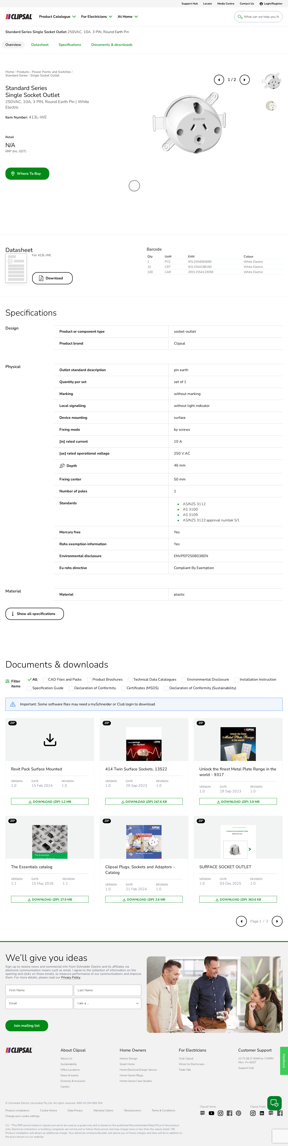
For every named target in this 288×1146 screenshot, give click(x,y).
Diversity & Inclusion (73, 1081)
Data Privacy (75, 1110)
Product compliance (17, 1110)
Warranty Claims (103, 1110)
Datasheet (40, 44)
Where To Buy (29, 173)
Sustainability (69, 1064)
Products (23, 72)
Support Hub (246, 1068)
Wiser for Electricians (192, 1064)
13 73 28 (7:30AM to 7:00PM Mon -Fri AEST (255, 1060)
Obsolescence (132, 1110)
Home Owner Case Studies (136, 1081)
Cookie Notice (48, 1110)
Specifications (70, 44)
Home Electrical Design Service (138, 1070)
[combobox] (107, 1003)
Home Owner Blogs (131, 1075)
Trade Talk (185, 1070)
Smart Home (127, 1064)
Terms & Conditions (163, 1110)
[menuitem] (57, 16)
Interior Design (128, 1058)
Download (54, 278)
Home (9, 72)
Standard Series (16, 75)
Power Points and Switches (51, 72)
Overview (13, 44)
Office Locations (70, 1070)
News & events (70, 1075)
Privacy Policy (70, 977)
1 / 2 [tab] (232, 79)
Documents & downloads (112, 44)
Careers (65, 1086)
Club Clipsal (186, 1058)
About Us (66, 1058)
